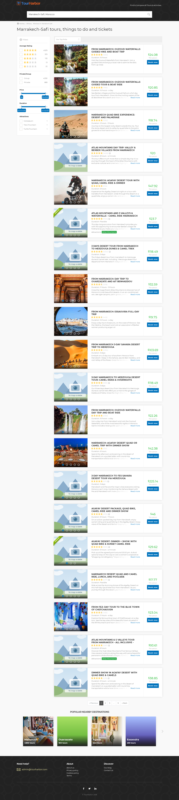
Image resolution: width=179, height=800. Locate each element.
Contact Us (108, 770)
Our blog (108, 768)
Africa (28, 24)
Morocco (36, 24)
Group (35, 78)
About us (70, 768)
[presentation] (16, 731)
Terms (69, 776)
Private (35, 82)
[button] (63, 71)
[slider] (21, 93)
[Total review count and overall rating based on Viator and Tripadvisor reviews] (110, 153)
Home (21, 24)
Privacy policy (72, 770)
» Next (124, 703)
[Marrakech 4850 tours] (38, 731)
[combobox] (89, 14)
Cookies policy (73, 773)
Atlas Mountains (109, 232)
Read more (135, 97)
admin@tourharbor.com (34, 769)
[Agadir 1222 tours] (106, 731)
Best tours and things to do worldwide (28, 3)
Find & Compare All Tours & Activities (145, 5)
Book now (153, 62)
